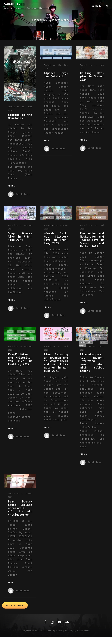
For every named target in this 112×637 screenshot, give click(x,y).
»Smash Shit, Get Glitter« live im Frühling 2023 (56, 238)
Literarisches (98, 339)
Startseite (27, 54)
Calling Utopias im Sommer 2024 (92, 76)
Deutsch (12, 54)
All (10, 50)
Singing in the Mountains (20, 116)
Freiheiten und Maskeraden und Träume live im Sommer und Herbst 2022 (92, 240)
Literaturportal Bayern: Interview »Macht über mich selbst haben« (92, 362)
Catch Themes (83, 631)
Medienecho (86, 342)
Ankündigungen (98, 50)
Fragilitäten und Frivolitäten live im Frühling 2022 (20, 359)
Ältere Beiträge (15, 605)
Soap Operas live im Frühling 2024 (20, 237)
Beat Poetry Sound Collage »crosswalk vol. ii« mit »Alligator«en (20, 508)
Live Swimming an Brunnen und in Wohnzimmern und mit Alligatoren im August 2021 (56, 362)
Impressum (57, 631)
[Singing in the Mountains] (20, 73)
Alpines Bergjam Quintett (56, 74)
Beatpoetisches (25, 50)
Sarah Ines (14, 4)
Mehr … (11, 186)
